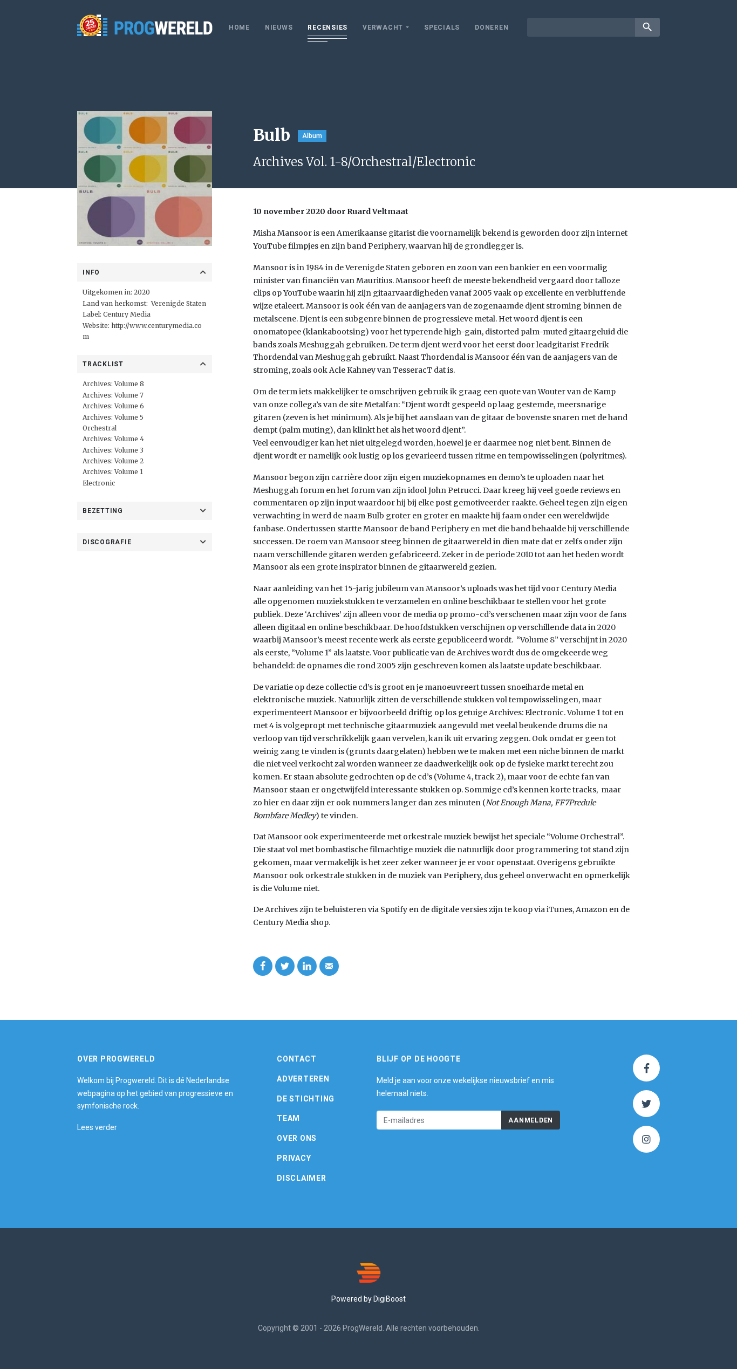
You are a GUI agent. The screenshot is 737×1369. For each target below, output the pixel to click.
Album (312, 136)
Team (288, 1118)
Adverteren (303, 1078)
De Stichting (306, 1098)
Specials (442, 27)
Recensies (327, 27)
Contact (296, 1059)
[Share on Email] (329, 966)
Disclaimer (301, 1178)
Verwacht (383, 27)
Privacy (294, 1158)
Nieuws (279, 27)
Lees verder (97, 1127)
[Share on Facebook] (262, 966)
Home (239, 27)
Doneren (491, 27)
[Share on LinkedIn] (307, 966)
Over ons (297, 1138)
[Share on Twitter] (285, 966)
